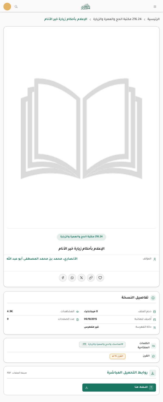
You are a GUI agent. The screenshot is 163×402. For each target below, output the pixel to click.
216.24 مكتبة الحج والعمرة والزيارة (117, 19)
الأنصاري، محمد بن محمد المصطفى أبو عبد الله (42, 259)
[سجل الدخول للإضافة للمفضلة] (100, 278)
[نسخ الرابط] (91, 278)
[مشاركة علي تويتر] (81, 278)
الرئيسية (154, 19)
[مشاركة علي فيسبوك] (63, 278)
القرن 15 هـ (117, 356)
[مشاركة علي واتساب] (72, 278)
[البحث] (16, 6)
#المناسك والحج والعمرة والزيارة (103, 344)
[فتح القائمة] (155, 6)
